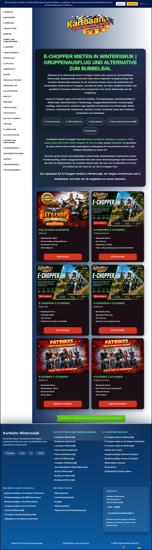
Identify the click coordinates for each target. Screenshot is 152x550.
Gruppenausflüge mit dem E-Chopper (121, 454)
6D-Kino (93, 143)
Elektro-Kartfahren (95, 139)
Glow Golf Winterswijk (64, 459)
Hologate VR (82, 143)
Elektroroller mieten (113, 450)
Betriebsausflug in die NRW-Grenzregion (23, 497)
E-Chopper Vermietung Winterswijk (20, 515)
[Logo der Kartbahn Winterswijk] (90, 25)
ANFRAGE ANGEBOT (63, 404)
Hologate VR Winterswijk (66, 463)
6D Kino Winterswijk (64, 471)
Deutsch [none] (145, 547)
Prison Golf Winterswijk (65, 454)
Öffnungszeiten (61, 493)
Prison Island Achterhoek (66, 450)
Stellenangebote (62, 506)
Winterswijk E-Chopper (115, 463)
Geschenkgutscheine (64, 497)
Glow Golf (57, 143)
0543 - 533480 (114, 507)
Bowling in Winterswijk (65, 476)
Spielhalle (117, 143)
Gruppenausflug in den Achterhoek (20, 506)
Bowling (110, 139)
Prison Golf (68, 143)
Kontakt (58, 502)
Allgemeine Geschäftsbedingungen (70, 510)
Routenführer (111, 467)
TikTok (41, 453)
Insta (23, 453)
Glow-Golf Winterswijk (14, 510)
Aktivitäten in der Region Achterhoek (21, 519)
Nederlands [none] (130, 547)
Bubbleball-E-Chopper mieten (118, 471)
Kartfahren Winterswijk (65, 437)
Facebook (10, 453)
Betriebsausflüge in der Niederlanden (21, 502)
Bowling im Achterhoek (65, 441)
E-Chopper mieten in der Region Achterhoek (125, 441)
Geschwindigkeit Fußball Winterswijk (71, 467)
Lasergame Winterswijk (65, 446)
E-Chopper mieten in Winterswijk (119, 437)
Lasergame (120, 139)
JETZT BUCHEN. (118, 257)
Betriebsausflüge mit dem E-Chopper (121, 459)
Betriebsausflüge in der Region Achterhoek (24, 493)
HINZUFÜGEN (63, 257)
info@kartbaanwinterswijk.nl (121, 513)
